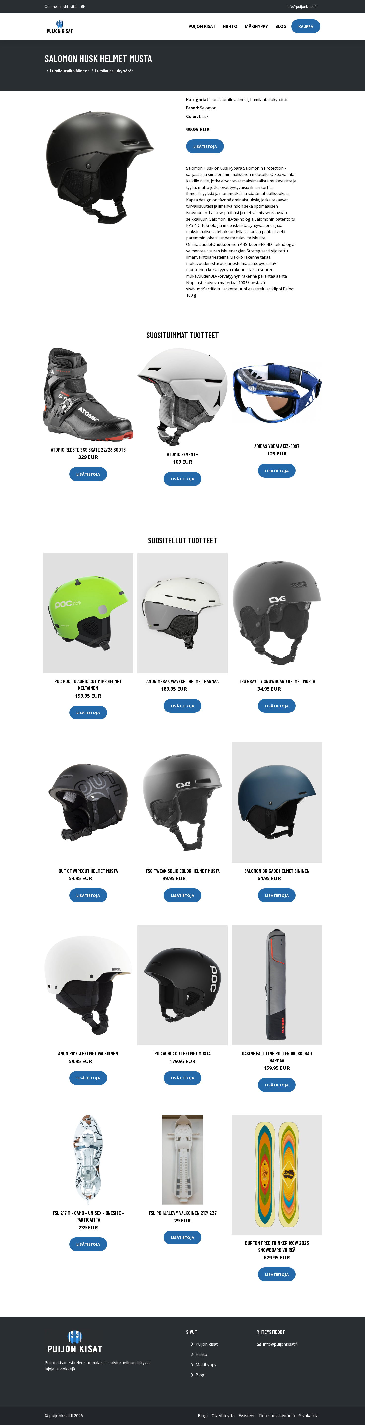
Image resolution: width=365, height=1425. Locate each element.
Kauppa (305, 26)
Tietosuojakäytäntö (276, 1415)
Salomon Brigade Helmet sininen (277, 871)
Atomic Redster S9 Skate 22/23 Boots (88, 449)
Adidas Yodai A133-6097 (276, 446)
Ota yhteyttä (223, 1415)
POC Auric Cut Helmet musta (182, 1053)
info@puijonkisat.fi (301, 6)
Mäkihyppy (256, 26)
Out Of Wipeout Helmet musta (88, 871)
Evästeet (247, 1415)
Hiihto (230, 26)
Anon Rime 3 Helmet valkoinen (88, 1053)
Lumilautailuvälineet (69, 71)
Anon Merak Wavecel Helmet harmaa (182, 681)
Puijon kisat (202, 26)
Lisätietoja (205, 146)
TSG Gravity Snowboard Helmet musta (277, 681)
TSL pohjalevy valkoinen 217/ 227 (182, 1213)
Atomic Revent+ (182, 454)
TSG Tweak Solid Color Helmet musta (183, 871)
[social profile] (83, 6)
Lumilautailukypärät (114, 71)
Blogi (281, 26)
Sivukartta (308, 1415)
